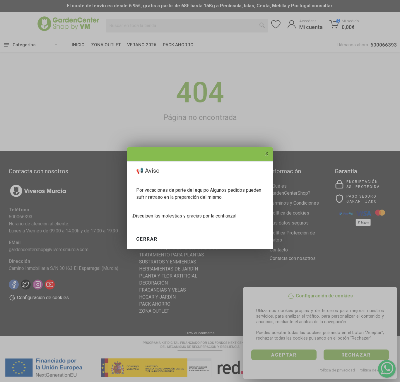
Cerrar (147, 239)
